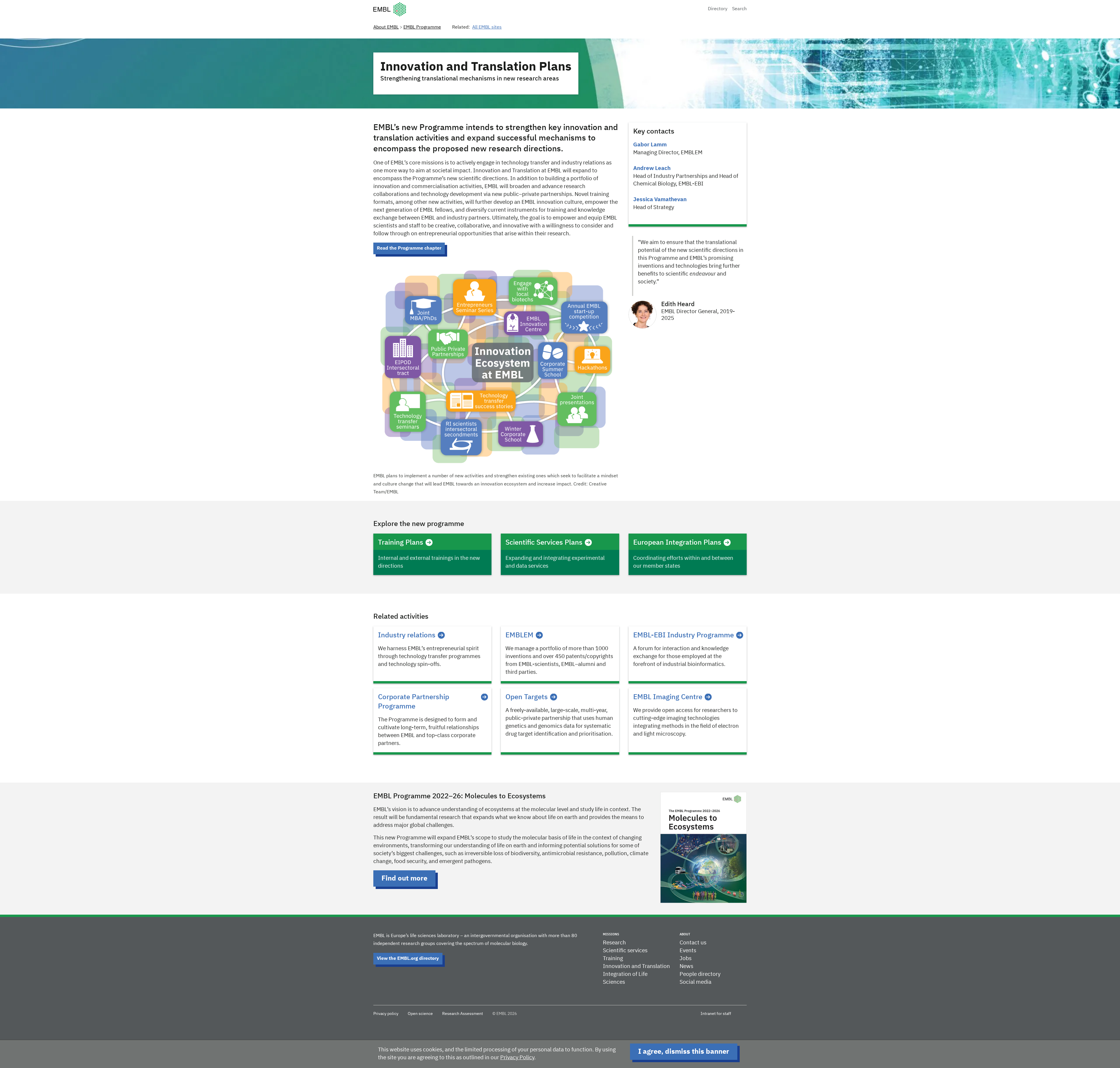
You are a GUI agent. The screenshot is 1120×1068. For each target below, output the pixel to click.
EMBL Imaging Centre (667, 697)
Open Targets (526, 697)
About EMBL (386, 27)
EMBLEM (519, 635)
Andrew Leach (652, 168)
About (685, 934)
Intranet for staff (716, 1014)
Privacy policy (385, 1014)
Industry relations (406, 635)
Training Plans (400, 542)
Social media (695, 982)
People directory (700, 974)
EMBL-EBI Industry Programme (683, 635)
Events (688, 950)
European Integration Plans (677, 542)
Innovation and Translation (636, 966)
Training (613, 958)
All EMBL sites (487, 27)
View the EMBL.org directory (408, 958)
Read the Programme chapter (409, 248)
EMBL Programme (422, 27)
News (686, 966)
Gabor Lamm (650, 145)
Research (614, 943)
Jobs (686, 958)
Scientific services (625, 950)
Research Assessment (462, 1014)
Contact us (693, 943)
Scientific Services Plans (543, 542)
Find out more (404, 878)
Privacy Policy (517, 1057)
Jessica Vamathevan (660, 199)
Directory (717, 9)
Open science (420, 1014)
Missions (611, 934)
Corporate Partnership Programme (413, 702)
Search (739, 9)
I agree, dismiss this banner (683, 1051)
